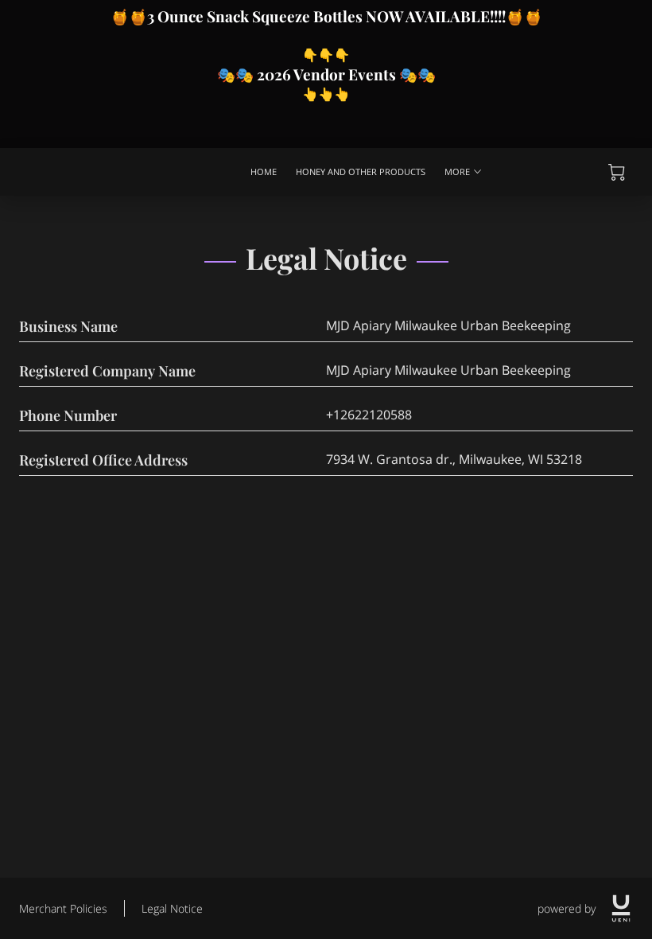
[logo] (621, 908)
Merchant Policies (63, 908)
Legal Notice (172, 908)
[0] (616, 172)
